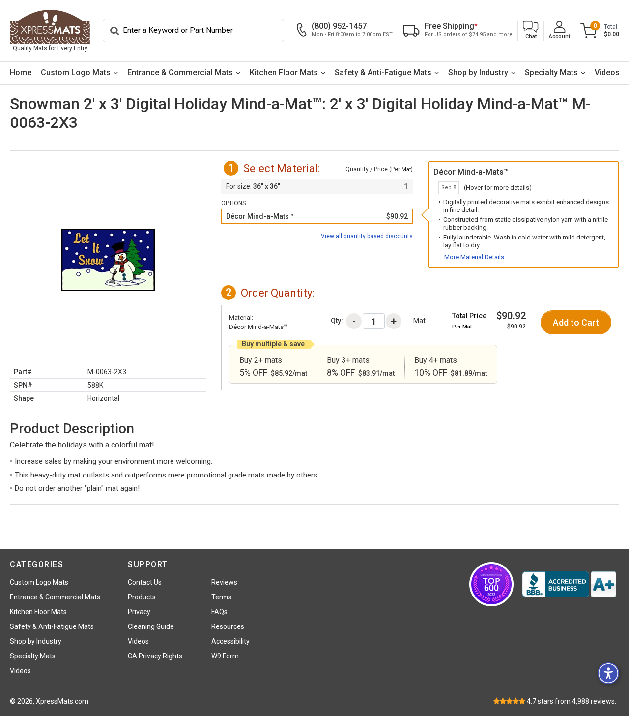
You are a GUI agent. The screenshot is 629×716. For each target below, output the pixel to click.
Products (142, 597)
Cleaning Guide (151, 626)
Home (20, 72)
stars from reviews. (571, 701)
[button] (530, 31)
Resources (227, 626)
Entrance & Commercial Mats (180, 72)
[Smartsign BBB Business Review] (569, 584)
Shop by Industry (478, 72)
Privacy (139, 612)
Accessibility (230, 641)
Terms (221, 597)
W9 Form (225, 656)
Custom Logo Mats (76, 72)
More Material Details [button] (474, 257)
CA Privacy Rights (155, 656)
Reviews (224, 582)
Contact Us (145, 582)
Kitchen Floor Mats (284, 72)
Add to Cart (576, 322)
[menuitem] (20, 73)
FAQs (219, 612)
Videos (607, 72)
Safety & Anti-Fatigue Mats (383, 72)
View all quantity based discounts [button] (367, 236)
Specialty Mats (551, 72)
